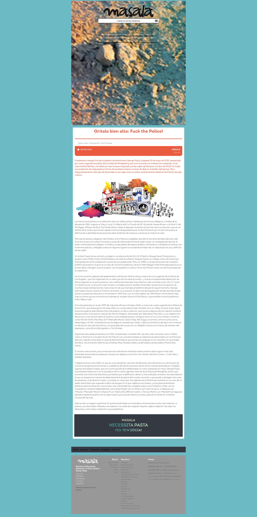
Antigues (124, 462)
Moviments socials (170, 476)
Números (116, 449)
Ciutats (124, 494)
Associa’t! (80, 483)
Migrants (156, 476)
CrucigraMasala (127, 496)
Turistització (175, 479)
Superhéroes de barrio (130, 508)
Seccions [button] (84, 449)
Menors (150, 476)
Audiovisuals (126, 479)
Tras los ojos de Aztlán (130, 474)
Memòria (173, 473)
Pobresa (155, 479)
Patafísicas (125, 489)
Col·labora (154, 21)
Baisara (124, 482)
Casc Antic (113, 465)
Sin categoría (165, 479)
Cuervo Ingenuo (127, 498)
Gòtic (116, 470)
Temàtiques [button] (105, 449)
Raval (116, 472)
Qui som (156, 21)
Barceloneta (113, 462)
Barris (76, 449)
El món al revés (127, 503)
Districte (114, 467)
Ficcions (124, 484)
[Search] (114, 20)
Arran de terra (127, 467)
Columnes (95, 449)
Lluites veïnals (163, 473)
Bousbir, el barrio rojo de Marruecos (151, 28)
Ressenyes (125, 472)
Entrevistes (164, 462)
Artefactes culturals (129, 477)
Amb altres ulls (127, 465)
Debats (124, 501)
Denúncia (153, 462)
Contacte (79, 481)
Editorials (124, 470)
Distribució (152, 21)
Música (176, 149)
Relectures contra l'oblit (131, 506)
